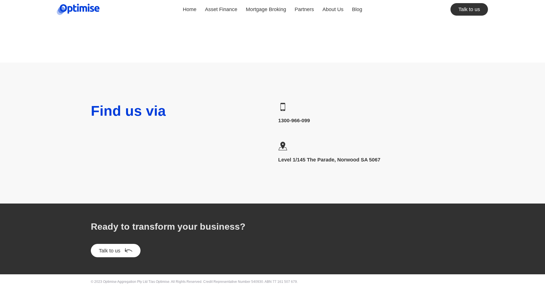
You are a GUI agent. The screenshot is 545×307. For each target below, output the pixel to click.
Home (189, 9)
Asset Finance (221, 9)
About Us (332, 9)
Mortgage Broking (266, 9)
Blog (357, 9)
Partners (304, 9)
